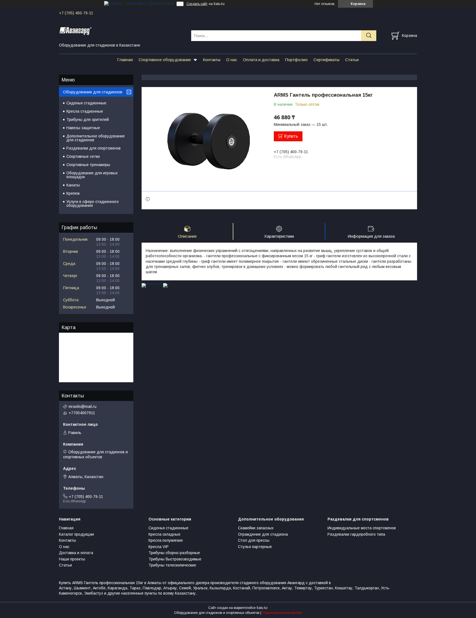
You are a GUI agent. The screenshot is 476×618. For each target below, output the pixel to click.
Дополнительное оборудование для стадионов (95, 138)
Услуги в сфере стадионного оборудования (92, 203)
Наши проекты (72, 559)
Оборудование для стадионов (92, 92)
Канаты (73, 185)
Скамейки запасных (256, 528)
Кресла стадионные (84, 111)
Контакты (211, 59)
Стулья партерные (255, 546)
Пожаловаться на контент (282, 613)
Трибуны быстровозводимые (174, 559)
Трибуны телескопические (172, 565)
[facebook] (152, 283)
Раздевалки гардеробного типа (356, 534)
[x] (166, 283)
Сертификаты (326, 59)
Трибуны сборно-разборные (174, 553)
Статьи (352, 59)
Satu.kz (262, 608)
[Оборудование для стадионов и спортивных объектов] (121, 30)
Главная (125, 59)
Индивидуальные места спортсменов (362, 528)
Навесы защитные (83, 128)
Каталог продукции (76, 534)
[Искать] (368, 35)
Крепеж (73, 193)
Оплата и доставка (261, 59)
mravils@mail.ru (82, 406)
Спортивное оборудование (165, 59)
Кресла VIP (158, 546)
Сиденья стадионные (86, 103)
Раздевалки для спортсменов (93, 148)
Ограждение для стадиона (263, 534)
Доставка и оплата (76, 553)
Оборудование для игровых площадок (92, 175)
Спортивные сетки (83, 156)
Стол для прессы (253, 540)
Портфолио (296, 59)
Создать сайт (196, 4)
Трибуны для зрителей (87, 119)
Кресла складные (164, 534)
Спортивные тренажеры (88, 164)
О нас (231, 59)
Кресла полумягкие (165, 540)
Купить (291, 136)
